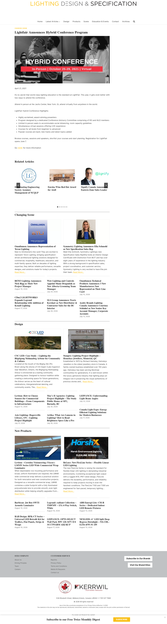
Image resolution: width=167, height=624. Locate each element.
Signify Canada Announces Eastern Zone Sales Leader (94, 188)
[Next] (106, 185)
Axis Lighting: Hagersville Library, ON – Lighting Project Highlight (28, 418)
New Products (23, 431)
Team (17, 566)
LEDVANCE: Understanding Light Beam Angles (93, 397)
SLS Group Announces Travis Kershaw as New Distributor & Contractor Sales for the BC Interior (62, 304)
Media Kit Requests (58, 569)
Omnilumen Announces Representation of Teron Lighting (35, 247)
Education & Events (100, 21)
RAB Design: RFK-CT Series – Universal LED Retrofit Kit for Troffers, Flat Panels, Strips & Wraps (30, 520)
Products (76, 21)
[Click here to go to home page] (25, 21)
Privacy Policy (56, 563)
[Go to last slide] (18, 185)
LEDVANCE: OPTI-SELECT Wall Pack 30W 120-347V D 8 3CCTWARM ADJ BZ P (61, 522)
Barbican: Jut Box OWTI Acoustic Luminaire (27, 504)
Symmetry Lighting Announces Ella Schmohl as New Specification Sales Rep (85, 247)
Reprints (54, 560)
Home (39, 21)
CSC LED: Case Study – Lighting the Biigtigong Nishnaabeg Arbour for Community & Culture (37, 358)
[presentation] (29, 175)
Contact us (55, 572)
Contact (115, 21)
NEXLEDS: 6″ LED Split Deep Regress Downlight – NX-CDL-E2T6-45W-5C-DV (95, 522)
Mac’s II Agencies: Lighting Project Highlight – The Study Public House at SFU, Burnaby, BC (61, 399)
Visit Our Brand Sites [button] (140, 565)
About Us (18, 560)
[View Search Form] (134, 21)
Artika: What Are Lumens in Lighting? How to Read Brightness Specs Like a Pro (61, 418)
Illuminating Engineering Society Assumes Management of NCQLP (27, 189)
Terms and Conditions (59, 566)
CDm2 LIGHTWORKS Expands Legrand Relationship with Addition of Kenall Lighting (29, 301)
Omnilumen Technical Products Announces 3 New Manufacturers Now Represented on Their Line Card (93, 286)
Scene (86, 21)
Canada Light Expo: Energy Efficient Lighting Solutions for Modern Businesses (93, 412)
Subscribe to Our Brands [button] (138, 558)
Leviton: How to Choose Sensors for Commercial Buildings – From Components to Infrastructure (30, 399)
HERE (20, 148)
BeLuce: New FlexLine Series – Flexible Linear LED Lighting (86, 464)
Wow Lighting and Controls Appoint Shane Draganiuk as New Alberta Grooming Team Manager (61, 285)
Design (66, 21)
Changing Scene (21, 28)
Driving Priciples (21, 563)
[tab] (57, 206)
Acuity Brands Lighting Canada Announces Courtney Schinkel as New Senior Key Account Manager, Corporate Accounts (94, 308)
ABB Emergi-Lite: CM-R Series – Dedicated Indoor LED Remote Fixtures (92, 505)
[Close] (164, 617)
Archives (126, 21)
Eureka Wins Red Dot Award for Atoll (62, 188)
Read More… (20, 272)
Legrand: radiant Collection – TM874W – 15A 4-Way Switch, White (62, 505)
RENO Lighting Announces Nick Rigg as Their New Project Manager (28, 284)
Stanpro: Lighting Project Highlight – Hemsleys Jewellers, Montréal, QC (81, 357)
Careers (17, 569)
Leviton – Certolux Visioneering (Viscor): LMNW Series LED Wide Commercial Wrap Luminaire (36, 465)
